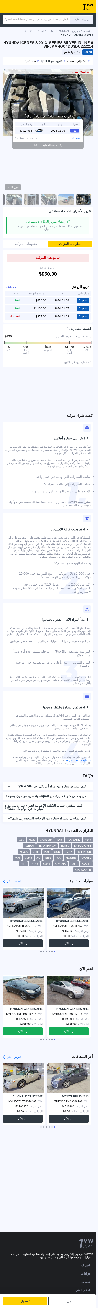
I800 (58, 857)
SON (57, 851)
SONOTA (60, 864)
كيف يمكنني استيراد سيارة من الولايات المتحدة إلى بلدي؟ (48, 818)
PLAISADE (73, 839)
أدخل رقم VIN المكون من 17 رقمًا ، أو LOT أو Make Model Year (38, 19)
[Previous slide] (9, 126)
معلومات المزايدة (70, 244)
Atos (23, 864)
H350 (73, 864)
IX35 (47, 851)
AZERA (29, 845)
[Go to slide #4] (31, 199)
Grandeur (46, 839)
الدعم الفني (83, 1290)
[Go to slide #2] (66, 199)
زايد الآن (68, 943)
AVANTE (86, 857)
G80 (21, 839)
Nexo (32, 839)
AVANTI (86, 864)
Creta (36, 851)
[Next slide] (87, 126)
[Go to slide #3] (49, 199)
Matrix (28, 857)
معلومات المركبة (26, 244)
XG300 (23, 851)
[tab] (54, 951)
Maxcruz (71, 857)
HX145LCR (84, 851)
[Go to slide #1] (83, 199)
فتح (74, 130)
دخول (70, 1301)
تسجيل (25, 1301)
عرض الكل (75, 137)
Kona (88, 839)
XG (38, 857)
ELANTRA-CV (47, 845)
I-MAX (68, 851)
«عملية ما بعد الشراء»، (78, 760)
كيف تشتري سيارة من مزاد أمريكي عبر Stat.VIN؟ (52, 786)
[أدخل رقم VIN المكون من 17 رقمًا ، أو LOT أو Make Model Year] (6, 19)
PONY (34, 864)
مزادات (86, 1273)
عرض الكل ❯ (12, 881)
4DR (59, 839)
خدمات (86, 1282)
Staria (46, 864)
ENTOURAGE (82, 845)
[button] (81, 20)
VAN (17, 857)
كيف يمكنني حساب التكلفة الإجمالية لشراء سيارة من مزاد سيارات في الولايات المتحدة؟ (43, 807)
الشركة (86, 1265)
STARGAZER (83, 869)
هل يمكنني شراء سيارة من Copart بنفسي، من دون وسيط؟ (46, 796)
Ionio (48, 857)
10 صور (14, 187)
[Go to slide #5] (14, 199)
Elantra (64, 845)
